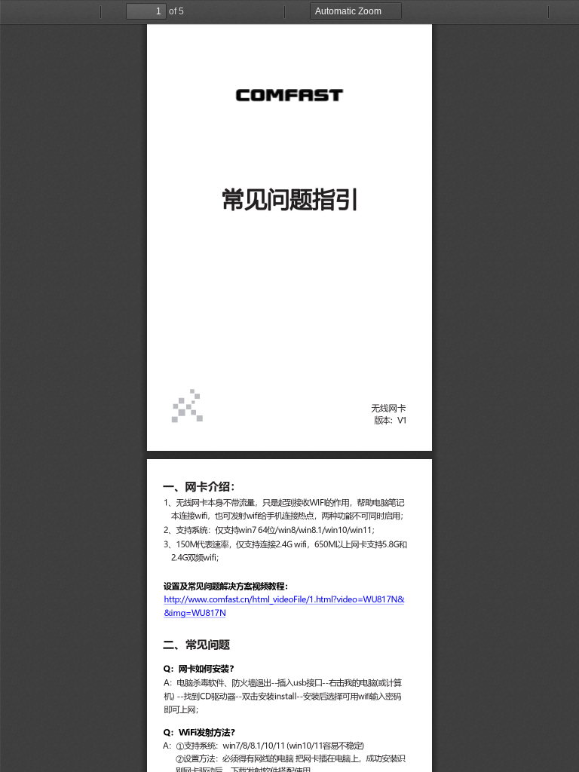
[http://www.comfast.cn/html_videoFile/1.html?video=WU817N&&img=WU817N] (283, 599)
